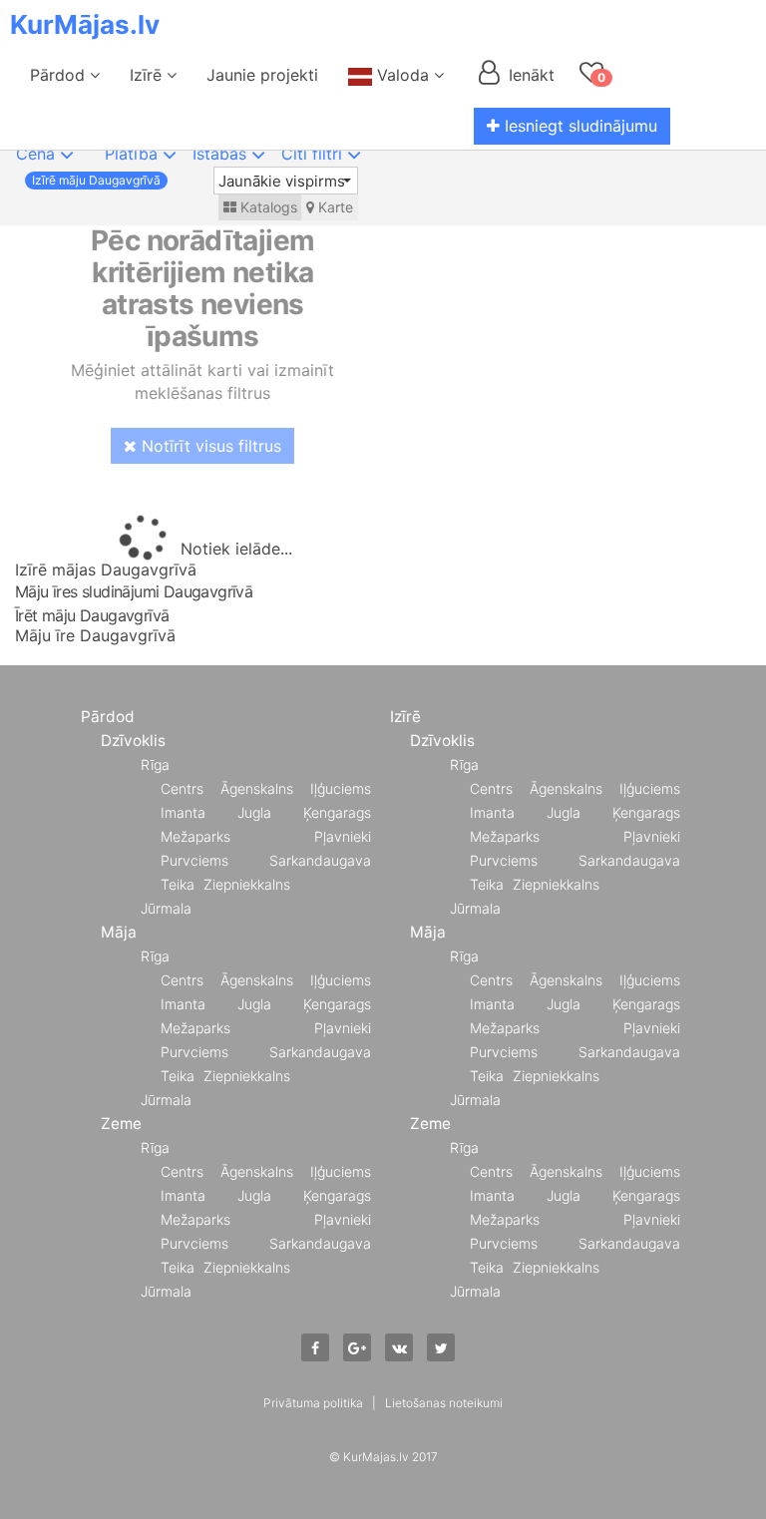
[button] (285, 180)
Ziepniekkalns (246, 884)
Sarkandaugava (320, 860)
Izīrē (148, 75)
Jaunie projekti (262, 75)
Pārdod (60, 75)
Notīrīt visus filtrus (209, 446)
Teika (177, 884)
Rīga (155, 764)
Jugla (254, 812)
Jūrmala (166, 908)
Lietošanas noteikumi (444, 1402)
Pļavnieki (342, 836)
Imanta (183, 812)
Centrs (182, 788)
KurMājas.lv (85, 24)
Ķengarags (337, 812)
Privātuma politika (313, 1402)
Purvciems (194, 860)
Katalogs (266, 206)
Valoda (403, 75)
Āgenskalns (256, 788)
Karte (333, 206)
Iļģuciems (340, 788)
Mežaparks (195, 836)
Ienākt (529, 75)
